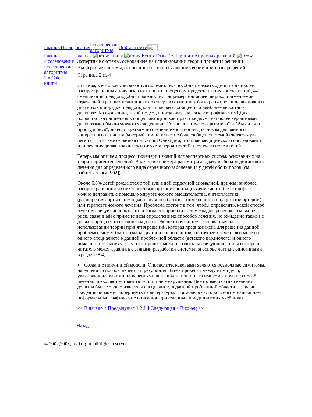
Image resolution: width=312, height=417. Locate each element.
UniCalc (127, 47)
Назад (82, 325)
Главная (52, 47)
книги (141, 47)
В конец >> (192, 308)
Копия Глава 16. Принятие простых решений (189, 55)
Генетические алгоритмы (104, 47)
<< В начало (90, 308)
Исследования (75, 47)
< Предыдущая (119, 308)
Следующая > (165, 308)
